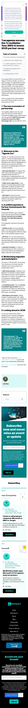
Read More (9, 534)
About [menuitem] (14, 616)
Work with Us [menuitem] (14, 631)
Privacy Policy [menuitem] (14, 625)
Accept (14, 32)
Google (19, 513)
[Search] (22, 399)
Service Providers (10, 567)
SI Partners (16, 565)
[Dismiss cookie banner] (22, 5)
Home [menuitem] (14, 610)
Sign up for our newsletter (9, 365)
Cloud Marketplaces (11, 511)
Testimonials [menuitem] (14, 622)
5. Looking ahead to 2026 (10, 73)
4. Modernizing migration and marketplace (11, 69)
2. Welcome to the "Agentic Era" (12, 60)
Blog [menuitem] (14, 619)
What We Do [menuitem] (14, 613)
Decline (14, 36)
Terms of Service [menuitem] (14, 628)
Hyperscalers (9, 513)
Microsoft (10, 509)
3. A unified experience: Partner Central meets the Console (12, 64)
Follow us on (14, 644)
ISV (6, 509)
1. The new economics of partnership (14, 57)
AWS (14, 513)
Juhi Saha (8, 530)
